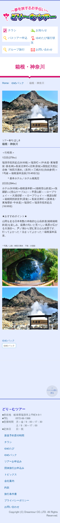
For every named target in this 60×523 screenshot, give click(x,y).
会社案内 (9, 481)
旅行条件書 (10, 494)
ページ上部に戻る (52, 391)
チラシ (11, 30)
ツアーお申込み (13, 461)
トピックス (10, 474)
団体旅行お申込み (14, 468)
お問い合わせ (43, 49)
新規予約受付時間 (14, 435)
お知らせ (41, 30)
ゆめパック (19, 83)
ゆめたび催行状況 (43, 40)
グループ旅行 (16, 49)
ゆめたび (9, 448)
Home (5, 83)
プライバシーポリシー (16, 500)
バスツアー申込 (17, 38)
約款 (6, 487)
